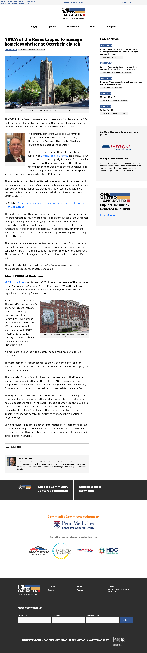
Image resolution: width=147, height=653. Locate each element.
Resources (73, 26)
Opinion (52, 26)
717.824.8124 (111, 591)
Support (111, 26)
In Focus (51, 586)
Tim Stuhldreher (28, 50)
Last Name (56, 615)
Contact (110, 586)
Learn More (107, 215)
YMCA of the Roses (15, 282)
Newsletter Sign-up (73, 2)
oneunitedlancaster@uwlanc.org (118, 589)
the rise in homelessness (54, 155)
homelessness (15, 447)
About (92, 26)
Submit (126, 620)
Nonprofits (10, 50)
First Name (22, 615)
